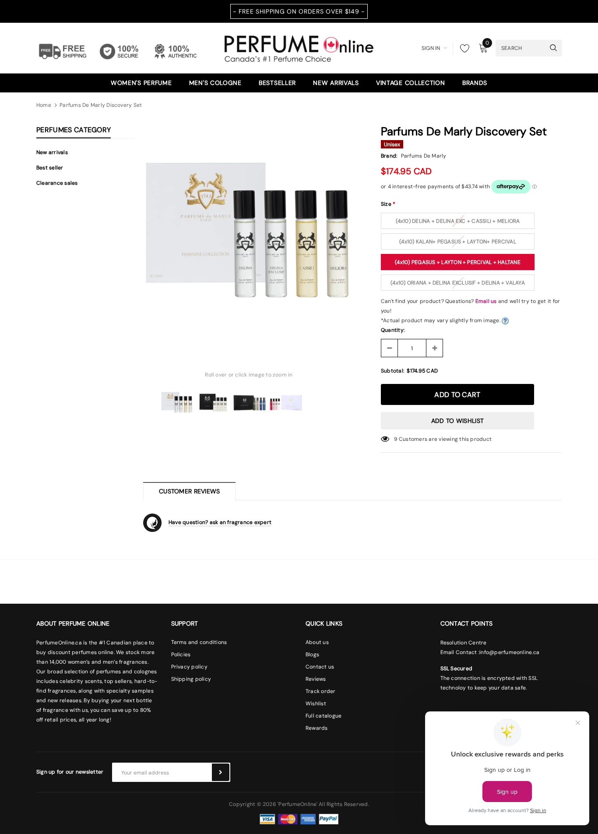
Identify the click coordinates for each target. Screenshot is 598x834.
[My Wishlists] (462, 48)
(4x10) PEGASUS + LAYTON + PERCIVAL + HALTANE (458, 262)
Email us (486, 301)
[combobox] (520, 48)
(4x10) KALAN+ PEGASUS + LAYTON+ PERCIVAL (457, 241)
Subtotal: (392, 370)
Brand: (389, 155)
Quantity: (393, 330)
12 (396, 439)
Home (43, 105)
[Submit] (220, 772)
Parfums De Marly (424, 155)
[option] (249, 233)
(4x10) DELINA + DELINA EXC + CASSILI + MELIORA (458, 221)
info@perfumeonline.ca (509, 652)
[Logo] (299, 47)
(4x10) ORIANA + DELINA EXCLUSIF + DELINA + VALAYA (457, 282)
